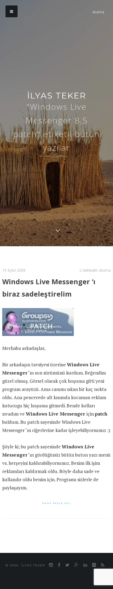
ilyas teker (56, 96)
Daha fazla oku (56, 502)
